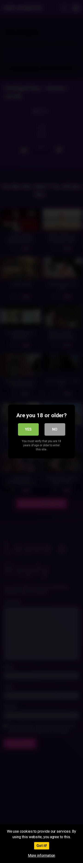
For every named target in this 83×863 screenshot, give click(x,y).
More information (41, 855)
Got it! (41, 845)
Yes (28, 429)
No (54, 429)
